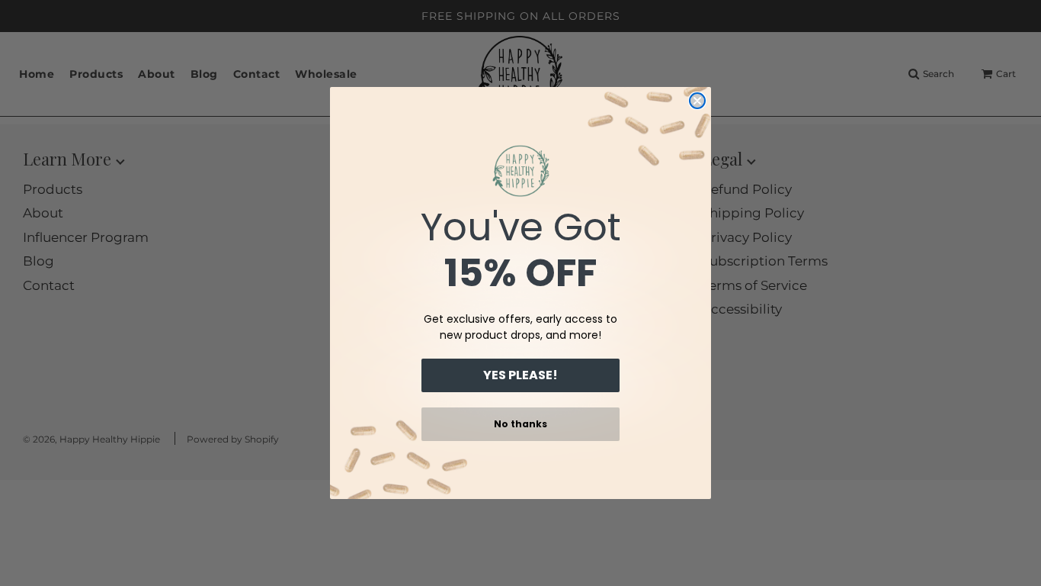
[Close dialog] (697, 100)
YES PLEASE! (520, 375)
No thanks (520, 423)
